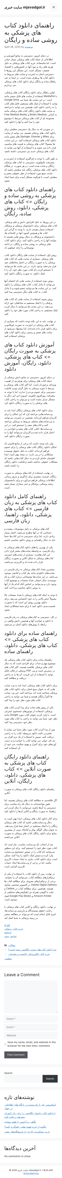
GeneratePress (31, 1173)
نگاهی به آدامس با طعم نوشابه (20, 1121)
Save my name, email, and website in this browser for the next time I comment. (31, 1044)
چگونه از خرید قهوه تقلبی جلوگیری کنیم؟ (25, 1126)
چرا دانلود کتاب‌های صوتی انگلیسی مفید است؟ (32, 949)
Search (8, 1073)
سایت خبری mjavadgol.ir (24, 7)
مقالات (11, 945)
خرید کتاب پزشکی (13, 928)
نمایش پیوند (10, 936)
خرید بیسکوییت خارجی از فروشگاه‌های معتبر (27, 1131)
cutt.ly (7, 932)
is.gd (7, 925)
